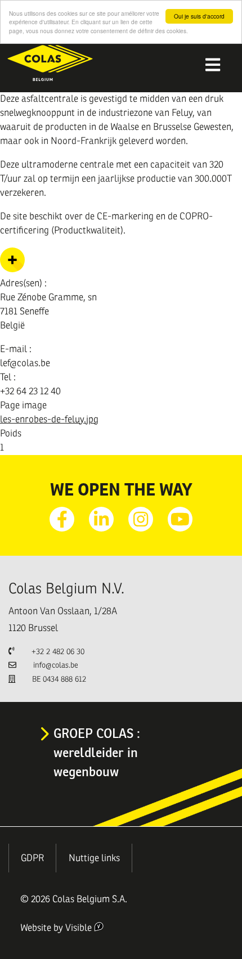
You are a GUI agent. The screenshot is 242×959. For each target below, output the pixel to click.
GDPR (32, 858)
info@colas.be (55, 665)
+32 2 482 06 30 (58, 651)
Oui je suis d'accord (199, 16)
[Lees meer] (12, 269)
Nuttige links (94, 858)
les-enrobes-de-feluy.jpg (49, 419)
